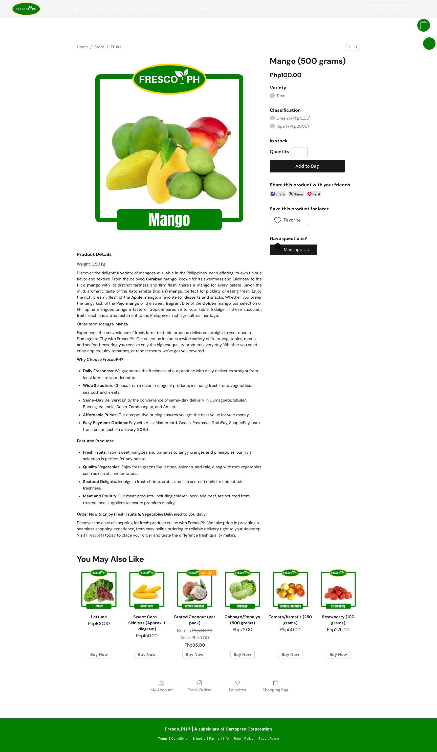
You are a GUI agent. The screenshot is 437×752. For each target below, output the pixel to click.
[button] (26, 9)
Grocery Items (126, 9)
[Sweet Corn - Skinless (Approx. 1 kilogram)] (147, 589)
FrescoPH (95, 535)
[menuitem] (349, 47)
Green (293, 118)
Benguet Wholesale (164, 9)
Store (99, 47)
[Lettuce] (99, 589)
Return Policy (243, 738)
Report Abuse (268, 738)
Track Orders (200, 690)
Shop (98, 9)
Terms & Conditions (172, 738)
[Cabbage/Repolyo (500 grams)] (242, 589)
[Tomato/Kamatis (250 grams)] (290, 589)
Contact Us (199, 9)
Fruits (116, 47)
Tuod (281, 95)
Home (55, 9)
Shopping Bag (275, 690)
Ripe (292, 126)
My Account (161, 690)
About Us (77, 9)
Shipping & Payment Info (210, 738)
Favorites (237, 690)
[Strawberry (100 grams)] (338, 589)
